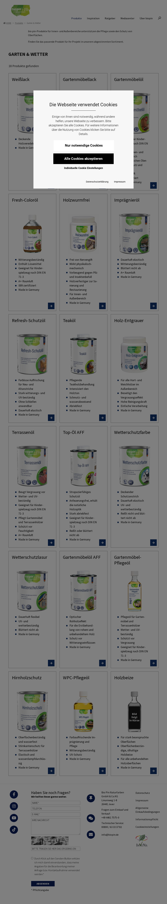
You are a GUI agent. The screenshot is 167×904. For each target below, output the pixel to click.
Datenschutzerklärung (97, 181)
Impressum (119, 181)
